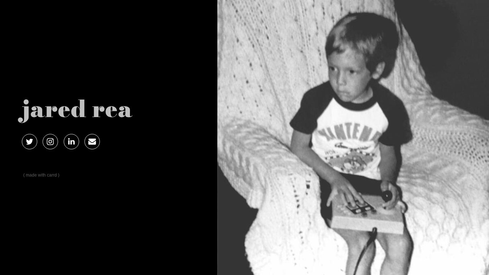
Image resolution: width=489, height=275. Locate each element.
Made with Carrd (41, 175)
